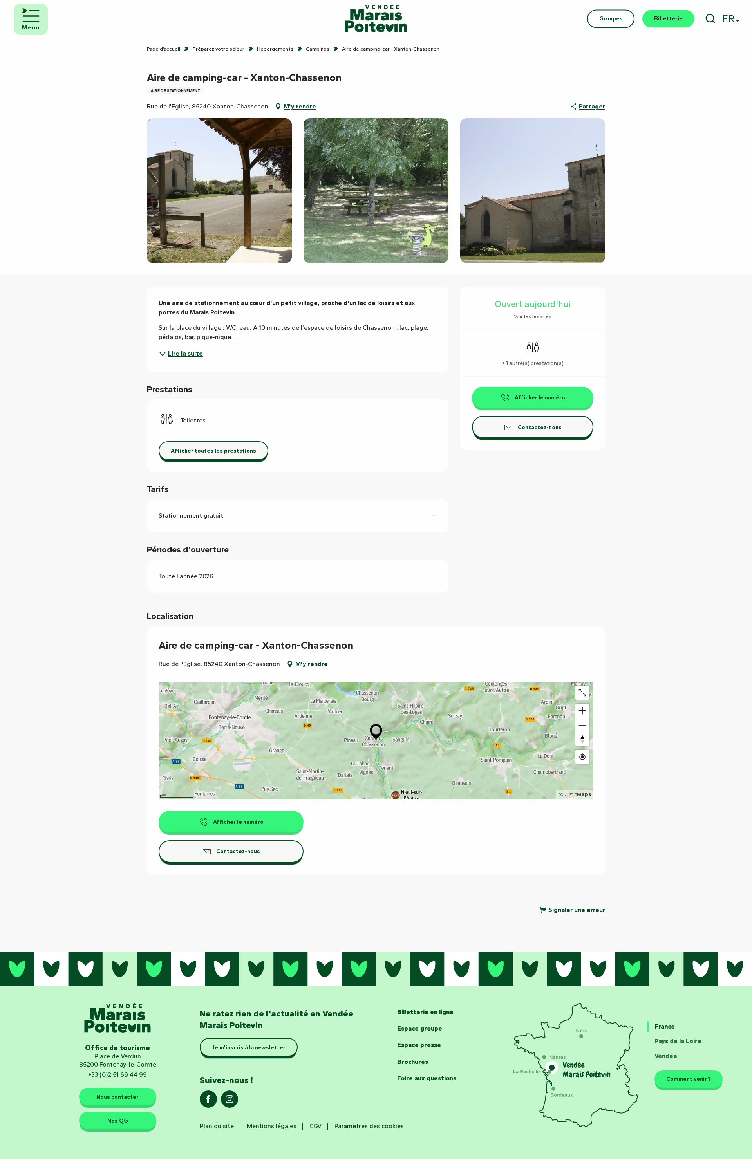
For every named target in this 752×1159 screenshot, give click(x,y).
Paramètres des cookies (369, 1126)
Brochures (412, 1061)
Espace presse (419, 1045)
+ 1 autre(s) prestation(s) (533, 363)
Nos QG (117, 1120)
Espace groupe (419, 1028)
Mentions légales (271, 1126)
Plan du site (217, 1126)
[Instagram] (229, 1101)
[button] (710, 19)
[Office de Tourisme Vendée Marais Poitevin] (376, 18)
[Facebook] (208, 1101)
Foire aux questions (426, 1078)
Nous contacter (117, 1096)
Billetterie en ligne (425, 1012)
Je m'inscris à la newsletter (249, 1047)
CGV (315, 1126)
